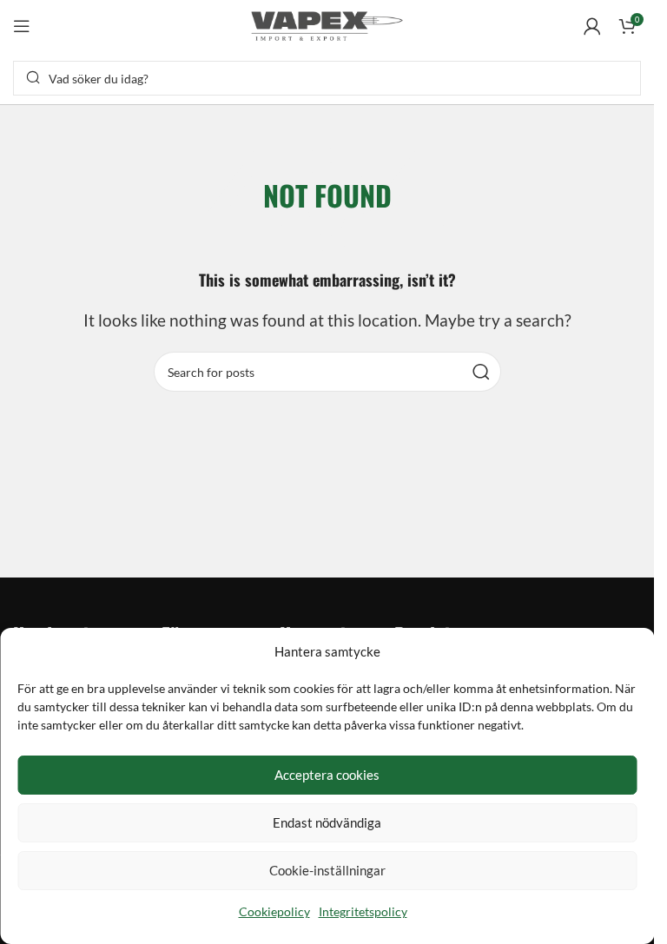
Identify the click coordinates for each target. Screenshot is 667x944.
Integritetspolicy (363, 911)
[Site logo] (327, 24)
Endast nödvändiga (327, 822)
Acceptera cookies (327, 774)
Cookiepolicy (274, 911)
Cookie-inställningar (327, 870)
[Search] (481, 372)
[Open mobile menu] (21, 26)
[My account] (592, 26)
